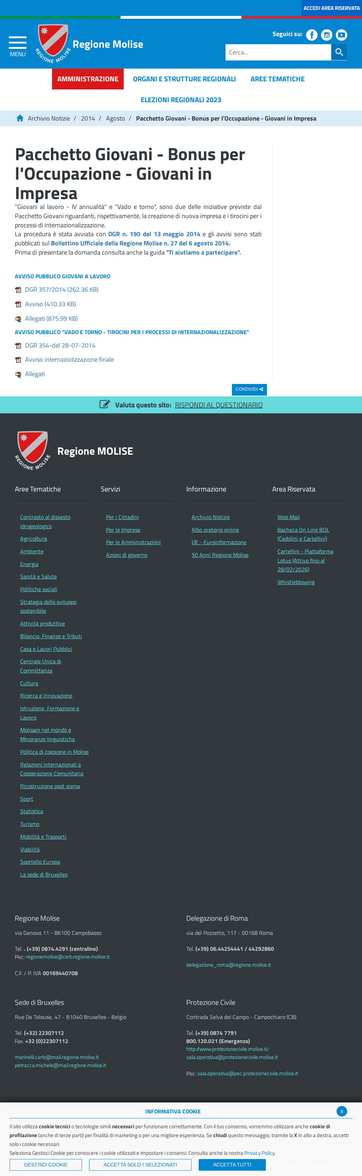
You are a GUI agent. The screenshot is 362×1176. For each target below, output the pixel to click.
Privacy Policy (259, 1153)
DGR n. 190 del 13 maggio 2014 (154, 234)
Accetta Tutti (232, 1165)
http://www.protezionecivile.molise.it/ (227, 1049)
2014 (88, 118)
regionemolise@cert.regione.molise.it (68, 956)
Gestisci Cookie (46, 1165)
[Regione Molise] (53, 43)
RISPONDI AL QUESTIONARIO (219, 404)
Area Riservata (293, 489)
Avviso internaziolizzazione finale (69, 359)
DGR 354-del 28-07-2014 (60, 345)
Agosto (115, 118)
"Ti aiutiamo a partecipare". (203, 252)
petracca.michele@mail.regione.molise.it (60, 1065)
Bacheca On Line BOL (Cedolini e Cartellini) (303, 534)
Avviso (50, 304)
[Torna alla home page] (20, 118)
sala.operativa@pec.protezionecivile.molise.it (247, 1073)
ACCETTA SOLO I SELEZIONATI (140, 1165)
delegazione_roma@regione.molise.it (228, 964)
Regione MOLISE (95, 451)
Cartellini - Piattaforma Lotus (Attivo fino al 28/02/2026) (305, 560)
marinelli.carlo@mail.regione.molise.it (57, 1057)
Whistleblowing (296, 582)
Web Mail (289, 517)
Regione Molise (107, 44)
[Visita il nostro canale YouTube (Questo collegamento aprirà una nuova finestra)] (341, 35)
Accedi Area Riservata (332, 8)
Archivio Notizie (49, 118)
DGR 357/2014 (62, 289)
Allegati (51, 318)
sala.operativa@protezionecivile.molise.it (232, 1057)
